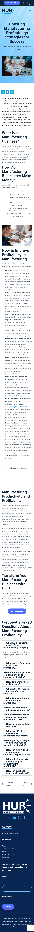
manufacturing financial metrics (15, 407)
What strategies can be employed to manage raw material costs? (16, 717)
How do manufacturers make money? (18, 683)
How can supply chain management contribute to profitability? (16, 752)
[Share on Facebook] (7, 92)
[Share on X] (3, 92)
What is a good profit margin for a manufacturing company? (16, 645)
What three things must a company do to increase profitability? (16, 675)
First (3, 885)
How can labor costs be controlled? (18, 725)
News (18, 49)
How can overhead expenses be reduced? (17, 772)
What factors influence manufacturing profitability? (16, 701)
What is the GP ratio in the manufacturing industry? (16, 691)
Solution (4, 851)
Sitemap (17, 921)
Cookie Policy (6, 924)
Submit (8, 906)
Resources (5, 857)
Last (3, 892)
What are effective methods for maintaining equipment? (15, 733)
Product (4, 846)
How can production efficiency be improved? (18, 709)
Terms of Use (16, 924)
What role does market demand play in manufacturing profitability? (16, 762)
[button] (30, 10)
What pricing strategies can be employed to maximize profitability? (16, 743)
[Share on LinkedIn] (12, 92)
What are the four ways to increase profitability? (16, 665)
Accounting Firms (8, 854)
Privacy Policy (25, 921)
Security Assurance (8, 849)
